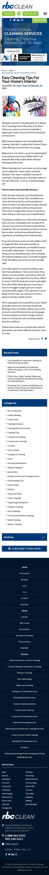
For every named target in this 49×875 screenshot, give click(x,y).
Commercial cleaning (17, 437)
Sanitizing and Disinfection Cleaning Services (24, 728)
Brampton (6, 779)
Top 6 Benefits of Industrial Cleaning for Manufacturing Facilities (25, 361)
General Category (15, 467)
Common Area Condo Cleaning (24, 735)
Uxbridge (30, 793)
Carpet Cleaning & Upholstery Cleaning (24, 666)
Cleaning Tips (13, 432)
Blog (11, 70)
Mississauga (7, 793)
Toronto (29, 790)
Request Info (39, 20)
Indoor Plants (13, 485)
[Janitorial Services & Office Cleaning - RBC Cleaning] (17, 8)
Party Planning (14, 511)
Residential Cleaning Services (24, 741)
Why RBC (24, 648)
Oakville (5, 804)
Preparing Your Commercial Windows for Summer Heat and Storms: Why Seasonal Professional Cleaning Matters (25, 387)
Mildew (11, 489)
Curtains (11, 445)
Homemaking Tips (16, 480)
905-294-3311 (14, 839)
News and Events (15, 493)
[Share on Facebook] (42, 339)
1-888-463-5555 (15, 835)
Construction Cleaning (17, 441)
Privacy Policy (24, 641)
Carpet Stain (13, 419)
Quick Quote (13, 51)
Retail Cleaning (14, 520)
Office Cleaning (14, 498)
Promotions (24, 573)
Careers (24, 617)
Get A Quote (30, 14)
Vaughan (29, 797)
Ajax (4, 772)
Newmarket (7, 797)
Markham (6, 790)
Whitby (29, 800)
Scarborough (31, 782)
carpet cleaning (14, 415)
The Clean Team (19, 85)
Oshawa (29, 772)
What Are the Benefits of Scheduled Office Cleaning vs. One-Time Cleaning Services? (24, 369)
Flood (10, 459)
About (24, 610)
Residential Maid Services (24, 697)
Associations (24, 629)
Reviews (24, 579)
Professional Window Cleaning (21, 515)
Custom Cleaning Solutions (24, 704)
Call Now (8, 14)
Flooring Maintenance (17, 463)
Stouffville (30, 786)
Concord (5, 782)
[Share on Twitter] (46, 339)
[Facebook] (10, 20)
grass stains (13, 472)
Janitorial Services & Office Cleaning (24, 660)
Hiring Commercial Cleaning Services (23, 476)
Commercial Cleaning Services (25, 716)
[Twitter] (14, 20)
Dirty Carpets (13, 450)
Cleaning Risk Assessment (19, 428)
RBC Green (24, 623)
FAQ (24, 586)
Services (24, 654)
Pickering (30, 775)
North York (7, 800)
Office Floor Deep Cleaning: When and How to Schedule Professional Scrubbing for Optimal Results (25, 378)
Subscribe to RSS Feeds (26, 548)
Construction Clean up (24, 710)
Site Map (24, 604)
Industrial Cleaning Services (24, 722)
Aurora (5, 775)
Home (4, 70)
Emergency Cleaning (16, 454)
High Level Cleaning (24, 685)
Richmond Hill (32, 779)
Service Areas (8, 764)
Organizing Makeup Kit (18, 502)
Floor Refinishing (24, 679)
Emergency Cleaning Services (24, 691)
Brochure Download (24, 635)
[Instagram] (22, 20)
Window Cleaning (24, 673)
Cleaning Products (15, 424)
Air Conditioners (15, 410)
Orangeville (7, 808)
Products (25, 747)
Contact (24, 598)
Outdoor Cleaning (15, 507)
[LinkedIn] (18, 20)
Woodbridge (31, 804)
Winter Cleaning (14, 524)
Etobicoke (6, 786)
